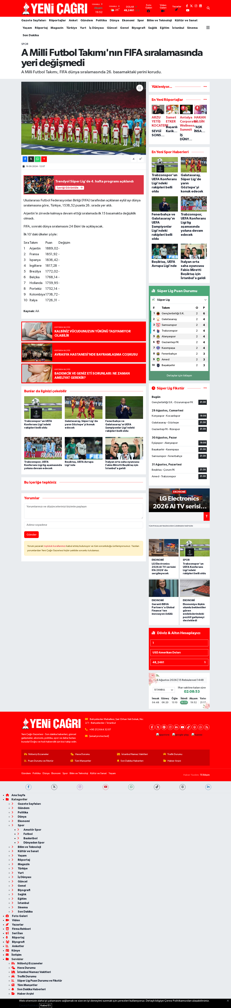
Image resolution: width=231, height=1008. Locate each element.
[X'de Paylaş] (31, 159)
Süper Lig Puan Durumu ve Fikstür (39, 980)
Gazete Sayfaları (33, 20)
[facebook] (28, 787)
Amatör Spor (32, 829)
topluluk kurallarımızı (55, 546)
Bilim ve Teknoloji (159, 20)
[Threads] (194, 727)
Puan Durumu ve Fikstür (40, 761)
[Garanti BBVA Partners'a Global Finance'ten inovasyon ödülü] (164, 588)
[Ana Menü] (208, 28)
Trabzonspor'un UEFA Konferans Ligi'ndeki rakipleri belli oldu (38, 424)
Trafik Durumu (174, 754)
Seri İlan (17, 933)
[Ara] (208, 8)
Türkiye (71, 27)
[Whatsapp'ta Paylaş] (38, 159)
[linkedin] (208, 787)
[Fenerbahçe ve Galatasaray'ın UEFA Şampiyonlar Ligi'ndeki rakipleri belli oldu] (124, 407)
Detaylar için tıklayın (179, 375)
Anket (73, 20)
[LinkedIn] (176, 727)
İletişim (16, 954)
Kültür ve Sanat (186, 20)
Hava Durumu (82, 754)
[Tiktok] (188, 727)
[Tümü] (205, 86)
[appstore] (163, 735)
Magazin (57, 27)
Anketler (17, 946)
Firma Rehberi (21, 928)
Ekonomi (128, 20)
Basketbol (30, 838)
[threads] (183, 787)
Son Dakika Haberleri (132, 761)
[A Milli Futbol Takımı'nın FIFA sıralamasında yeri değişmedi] (83, 118)
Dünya (114, 20)
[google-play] (181, 735)
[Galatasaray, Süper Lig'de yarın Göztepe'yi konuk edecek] (83, 407)
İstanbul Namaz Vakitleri (135, 754)
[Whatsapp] (200, 727)
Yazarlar (17, 924)
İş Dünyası (96, 27)
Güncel (112, 27)
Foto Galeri (19, 916)
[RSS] (207, 727)
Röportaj (41, 27)
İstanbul (178, 27)
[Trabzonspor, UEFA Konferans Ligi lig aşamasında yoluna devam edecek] (43, 448)
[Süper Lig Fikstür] (205, 388)
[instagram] (80, 787)
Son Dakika (31, 35)
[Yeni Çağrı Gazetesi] (55, 8)
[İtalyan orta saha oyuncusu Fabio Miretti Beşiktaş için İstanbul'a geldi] (124, 448)
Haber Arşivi (174, 761)
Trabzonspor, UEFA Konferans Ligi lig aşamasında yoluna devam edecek (43, 465)
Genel (124, 27)
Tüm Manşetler (83, 761)
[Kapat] (229, 1001)
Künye (15, 950)
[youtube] (106, 787)
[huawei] (197, 735)
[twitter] (54, 787)
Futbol (28, 833)
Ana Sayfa (18, 795)
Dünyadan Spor (33, 842)
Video (15, 920)
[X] (158, 727)
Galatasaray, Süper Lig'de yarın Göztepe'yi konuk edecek (81, 424)
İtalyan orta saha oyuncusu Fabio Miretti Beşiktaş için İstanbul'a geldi (122, 465)
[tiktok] (157, 787)
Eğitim (164, 27)
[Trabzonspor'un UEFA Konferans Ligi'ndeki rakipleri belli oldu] (43, 407)
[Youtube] (182, 727)
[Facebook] (152, 727)
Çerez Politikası (29, 1005)
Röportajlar (57, 20)
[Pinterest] (164, 727)
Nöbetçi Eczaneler (38, 754)
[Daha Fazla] (44, 159)
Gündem (86, 20)
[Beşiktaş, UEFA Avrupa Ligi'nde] (83, 448)
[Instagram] (170, 727)
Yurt (83, 27)
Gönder (32, 534)
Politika (101, 20)
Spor (140, 20)
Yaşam (27, 27)
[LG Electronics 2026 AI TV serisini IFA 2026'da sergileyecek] (164, 547)
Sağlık (152, 27)
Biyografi (138, 27)
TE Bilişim (205, 775)
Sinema (192, 27)
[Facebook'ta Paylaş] (25, 159)
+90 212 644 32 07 (100, 729)
